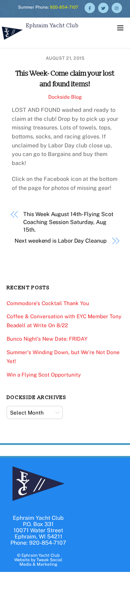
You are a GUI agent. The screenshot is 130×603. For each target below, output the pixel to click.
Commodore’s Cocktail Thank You (48, 303)
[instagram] (117, 7)
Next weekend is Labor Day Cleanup (60, 240)
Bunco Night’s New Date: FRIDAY (47, 339)
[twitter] (103, 7)
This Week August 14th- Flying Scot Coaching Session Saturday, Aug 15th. (68, 222)
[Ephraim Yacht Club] (12, 40)
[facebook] (90, 7)
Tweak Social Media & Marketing (40, 562)
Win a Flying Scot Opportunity (44, 375)
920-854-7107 (64, 7)
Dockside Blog (65, 97)
